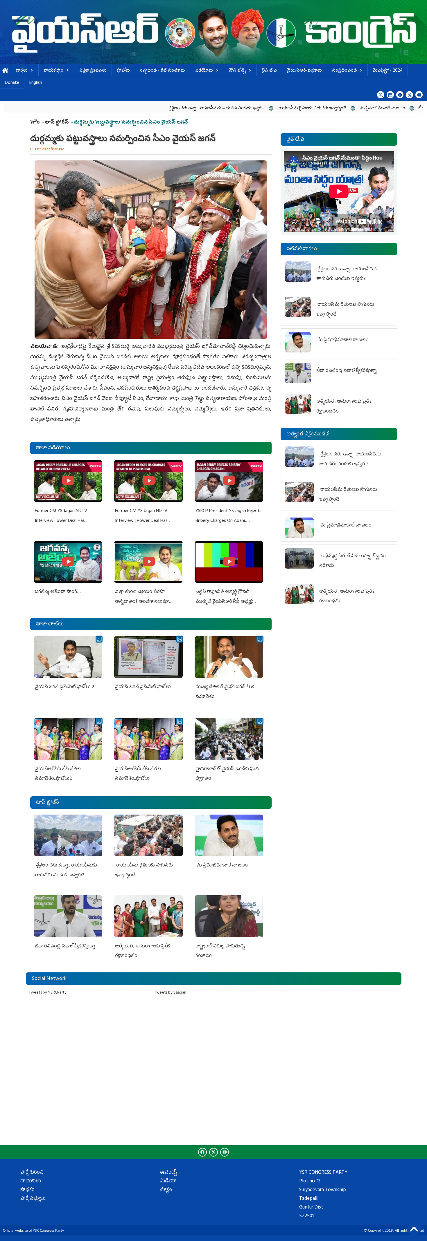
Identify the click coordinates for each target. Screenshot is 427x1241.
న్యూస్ (166, 1190)
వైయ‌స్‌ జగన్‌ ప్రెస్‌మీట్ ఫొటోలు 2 (64, 687)
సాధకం (27, 1190)
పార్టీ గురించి (32, 1172)
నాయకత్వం (53, 71)
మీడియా (168, 1181)
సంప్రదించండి (344, 71)
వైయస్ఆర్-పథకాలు (304, 71)
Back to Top (414, 1228)
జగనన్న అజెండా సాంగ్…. (58, 592)
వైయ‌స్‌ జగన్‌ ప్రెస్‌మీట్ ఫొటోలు (143, 687)
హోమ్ (5, 71)
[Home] (213, 32)
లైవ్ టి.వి (269, 71)
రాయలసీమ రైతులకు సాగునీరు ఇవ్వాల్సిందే (256, 109)
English (35, 83)
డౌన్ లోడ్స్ (237, 71)
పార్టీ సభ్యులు (33, 1199)
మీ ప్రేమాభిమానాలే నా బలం (326, 109)
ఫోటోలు (123, 71)
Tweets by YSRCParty (48, 993)
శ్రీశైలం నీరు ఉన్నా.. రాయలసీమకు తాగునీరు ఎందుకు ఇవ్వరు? (160, 109)
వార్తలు (22, 71)
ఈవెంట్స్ (168, 1172)
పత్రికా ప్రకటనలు (93, 71)
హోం (35, 122)
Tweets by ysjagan (170, 993)
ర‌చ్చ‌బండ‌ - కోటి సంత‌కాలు (162, 71)
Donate (12, 83)
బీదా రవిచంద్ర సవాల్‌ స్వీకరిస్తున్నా (389, 109)
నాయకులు (30, 1181)
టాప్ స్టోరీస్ (57, 122)
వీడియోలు (204, 71)
